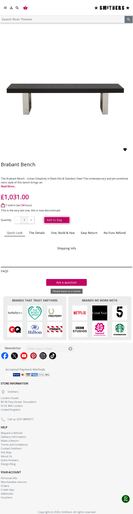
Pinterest (33, 355)
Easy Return (89, 233)
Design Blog (8, 464)
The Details (37, 233)
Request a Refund (11, 433)
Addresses (7, 493)
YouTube (23, 355)
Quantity (6, 220)
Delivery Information (13, 437)
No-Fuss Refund (115, 233)
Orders (5, 486)
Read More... (8, 186)
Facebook (4, 355)
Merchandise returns (13, 482)
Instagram (43, 355)
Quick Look (15, 233)
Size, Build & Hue (63, 233)
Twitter (14, 355)
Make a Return (10, 441)
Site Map (6, 452)
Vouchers (6, 497)
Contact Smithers (11, 448)
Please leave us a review (66, 291)
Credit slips (7, 490)
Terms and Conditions (14, 444)
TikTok (52, 355)
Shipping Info (66, 248)
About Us (6, 456)
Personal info (9, 478)
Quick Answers (10, 460)
